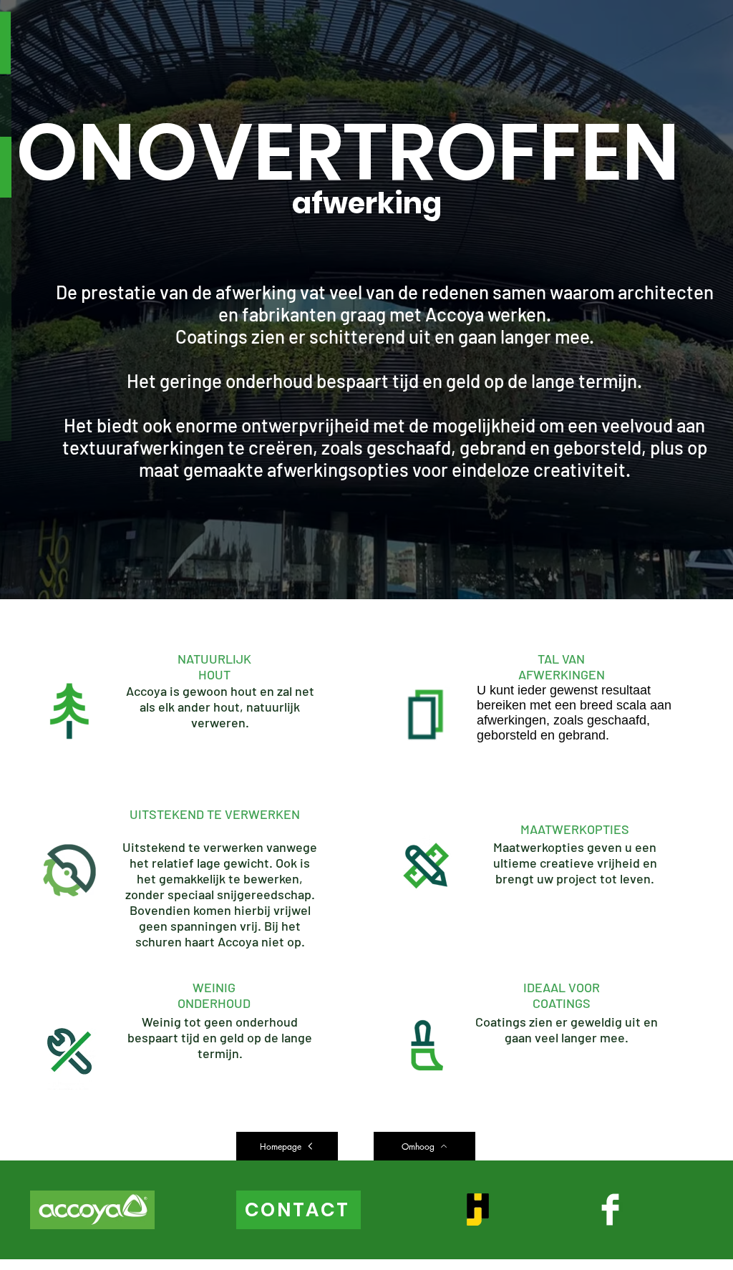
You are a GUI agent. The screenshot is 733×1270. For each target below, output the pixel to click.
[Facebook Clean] (610, 1209)
